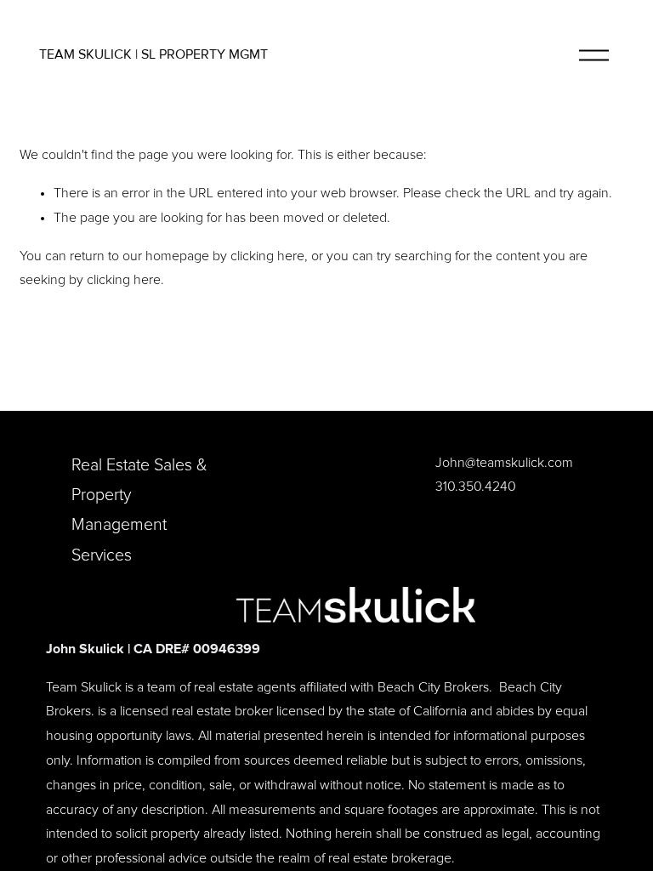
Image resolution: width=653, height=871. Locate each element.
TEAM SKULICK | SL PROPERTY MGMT (153, 54)
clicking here (267, 256)
